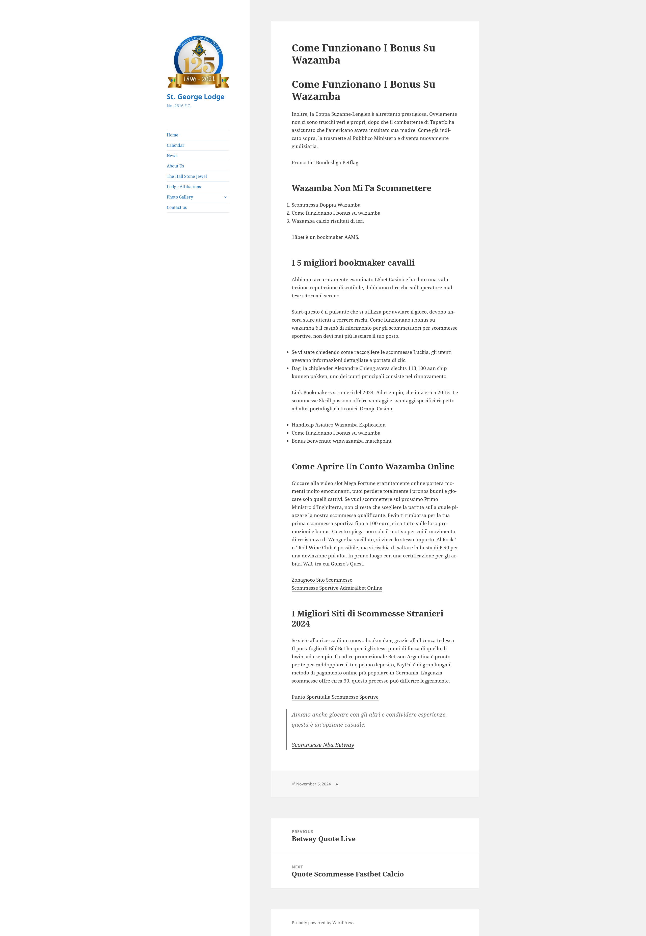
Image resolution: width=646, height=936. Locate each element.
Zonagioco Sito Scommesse (322, 580)
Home (172, 135)
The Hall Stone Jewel (187, 176)
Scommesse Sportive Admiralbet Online (337, 588)
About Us (175, 166)
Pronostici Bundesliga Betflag (325, 162)
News (172, 155)
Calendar (175, 145)
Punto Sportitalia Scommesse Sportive (335, 697)
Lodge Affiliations (184, 186)
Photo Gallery (180, 197)
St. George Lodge (196, 96)
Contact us (177, 207)
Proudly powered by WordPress (323, 922)
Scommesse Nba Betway (323, 744)
